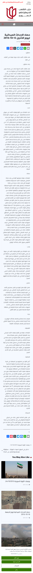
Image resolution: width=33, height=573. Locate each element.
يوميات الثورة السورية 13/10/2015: (20, 445)
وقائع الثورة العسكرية (25, 44)
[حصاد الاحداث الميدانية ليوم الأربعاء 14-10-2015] (16, 525)
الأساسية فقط (16, 562)
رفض (16, 569)
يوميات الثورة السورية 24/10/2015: (17, 481)
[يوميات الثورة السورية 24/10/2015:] (16, 462)
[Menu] (2, 24)
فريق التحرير (18, 41)
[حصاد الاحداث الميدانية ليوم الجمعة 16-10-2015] (16, 492)
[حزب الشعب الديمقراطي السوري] (14, 24)
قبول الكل (16, 558)
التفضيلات (16, 565)
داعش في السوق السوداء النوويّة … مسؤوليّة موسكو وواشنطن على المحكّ (16, 450)
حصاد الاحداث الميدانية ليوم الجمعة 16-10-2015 (17, 513)
